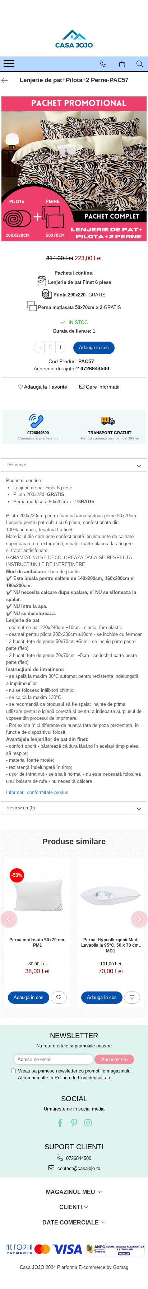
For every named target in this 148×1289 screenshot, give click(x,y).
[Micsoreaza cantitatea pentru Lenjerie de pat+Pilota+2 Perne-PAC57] (39, 347)
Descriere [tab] (16, 464)
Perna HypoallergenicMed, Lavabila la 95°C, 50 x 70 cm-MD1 (110, 945)
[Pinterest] (74, 1123)
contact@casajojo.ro (78, 1168)
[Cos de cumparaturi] (122, 64)
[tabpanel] (74, 168)
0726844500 (78, 1158)
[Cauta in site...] (139, 64)
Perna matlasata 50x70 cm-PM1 (37, 942)
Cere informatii (101, 387)
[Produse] (10, 65)
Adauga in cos (94, 347)
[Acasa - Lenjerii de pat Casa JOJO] (74, 38)
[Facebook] (60, 1123)
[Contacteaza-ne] (103, 64)
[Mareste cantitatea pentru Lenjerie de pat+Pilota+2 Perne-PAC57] (60, 347)
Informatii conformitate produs (37, 792)
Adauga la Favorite (45, 387)
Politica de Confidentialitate (83, 1077)
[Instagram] (88, 1123)
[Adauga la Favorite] (59, 997)
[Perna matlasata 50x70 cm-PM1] (37, 896)
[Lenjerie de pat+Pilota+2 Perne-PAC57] (74, 168)
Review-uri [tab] (20, 807)
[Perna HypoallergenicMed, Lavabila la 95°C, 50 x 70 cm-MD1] (110, 896)
